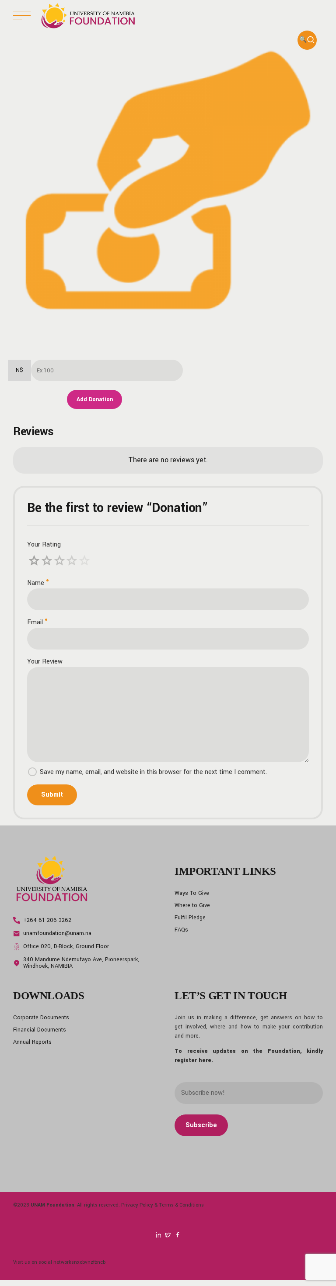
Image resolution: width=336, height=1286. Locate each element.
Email (35, 622)
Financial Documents (39, 1030)
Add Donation (95, 399)
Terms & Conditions (181, 1204)
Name (35, 583)
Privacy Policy (137, 1204)
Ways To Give (192, 893)
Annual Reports (32, 1042)
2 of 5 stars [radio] (41, 560)
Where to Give (192, 905)
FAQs (181, 930)
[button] (307, 40)
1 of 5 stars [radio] (34, 560)
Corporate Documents (41, 1017)
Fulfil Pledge (190, 918)
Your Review (45, 661)
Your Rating (44, 544)
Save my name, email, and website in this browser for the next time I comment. (153, 772)
